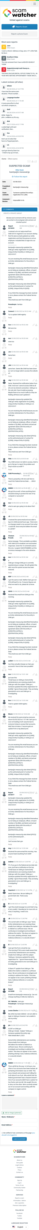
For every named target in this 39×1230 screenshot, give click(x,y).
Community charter (19, 1187)
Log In (19, 1183)
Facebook (19, 1213)
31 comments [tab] (8, 209)
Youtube (19, 1218)
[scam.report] (32, 161)
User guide (19, 1162)
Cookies (19, 1167)
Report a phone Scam (19, 34)
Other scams (12, 159)
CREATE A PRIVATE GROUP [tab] (12, 213)
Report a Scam (21, 27)
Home (4, 159)
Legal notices (19, 1165)
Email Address (7, 1125)
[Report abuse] (36, 226)
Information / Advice (19, 1200)
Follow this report (20, 177)
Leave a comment (8, 1095)
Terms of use (19, 1185)
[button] (35, 161)
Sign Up (19, 1180)
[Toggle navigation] (35, 4)
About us (19, 1160)
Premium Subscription (19, 1205)
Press (19, 1170)
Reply (10, 307)
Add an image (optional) (12, 1113)
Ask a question (19, 1203)
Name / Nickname (8, 1117)
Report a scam (19, 1198)
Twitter (19, 1216)
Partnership (19, 1190)
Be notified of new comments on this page (18, 1134)
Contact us (19, 1172)
